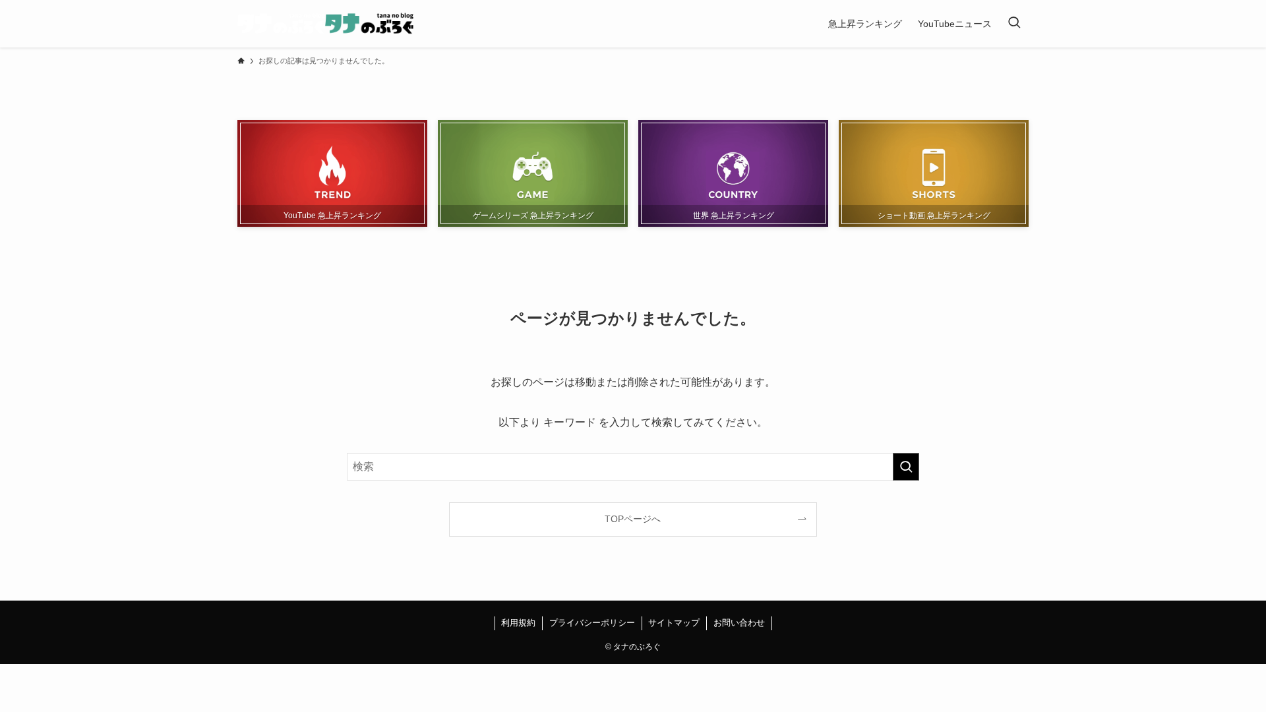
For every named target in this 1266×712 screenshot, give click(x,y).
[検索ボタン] (1014, 23)
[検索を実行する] (906, 467)
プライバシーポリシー (592, 623)
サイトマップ (674, 623)
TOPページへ (633, 519)
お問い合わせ (739, 623)
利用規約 (518, 623)
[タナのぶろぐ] (325, 24)
